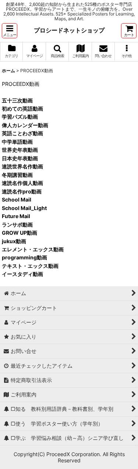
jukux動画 (14, 241)
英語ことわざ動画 (22, 133)
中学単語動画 (17, 142)
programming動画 (24, 257)
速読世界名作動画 (22, 166)
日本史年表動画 (20, 158)
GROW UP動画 (19, 233)
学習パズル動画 (20, 116)
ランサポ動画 (17, 224)
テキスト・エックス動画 (30, 266)
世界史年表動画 (20, 150)
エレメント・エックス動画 (33, 249)
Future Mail (16, 216)
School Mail (16, 199)
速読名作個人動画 (22, 183)
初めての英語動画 (22, 108)
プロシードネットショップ (69, 30)
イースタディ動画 (22, 274)
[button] (9, 30)
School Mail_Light (24, 208)
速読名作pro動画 (22, 191)
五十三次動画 (17, 100)
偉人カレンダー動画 (25, 125)
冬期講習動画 (17, 175)
